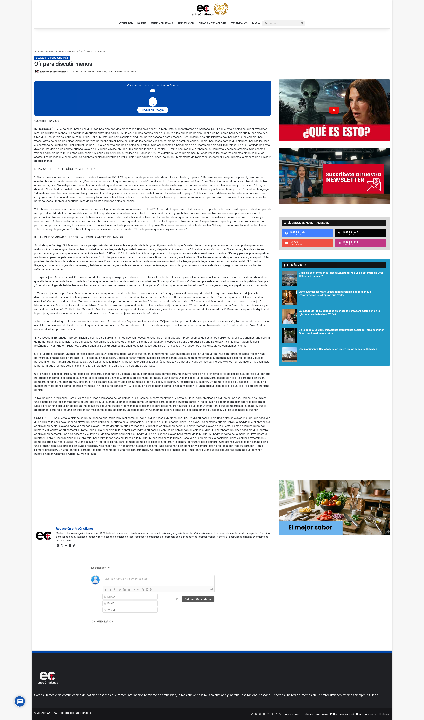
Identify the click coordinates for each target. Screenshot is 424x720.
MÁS (254, 23)
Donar (359, 714)
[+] (152, 589)
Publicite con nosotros (316, 714)
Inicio (39, 51)
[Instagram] (70, 546)
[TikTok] (74, 546)
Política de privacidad (342, 714)
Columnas (48, 51)
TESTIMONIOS (239, 23)
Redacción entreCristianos (53, 71)
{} (147, 589)
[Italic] (110, 590)
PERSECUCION (186, 23)
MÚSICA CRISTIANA (162, 23)
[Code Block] (138, 590)
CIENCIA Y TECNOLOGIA (212, 23)
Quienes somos (292, 714)
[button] (334, 110)
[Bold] (106, 590)
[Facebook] (58, 546)
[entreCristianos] (47, 690)
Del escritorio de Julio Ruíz (68, 51)
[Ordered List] (124, 590)
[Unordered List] (129, 590)
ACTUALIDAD (125, 23)
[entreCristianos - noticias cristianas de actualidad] (212, 9)
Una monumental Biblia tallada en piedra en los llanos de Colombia (338, 349)
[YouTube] (66, 546)
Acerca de (371, 714)
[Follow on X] (68, 71)
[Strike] (119, 590)
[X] (62, 546)
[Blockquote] (133, 590)
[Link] (143, 590)
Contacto (384, 714)
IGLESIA (141, 23)
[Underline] (115, 590)
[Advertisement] (212, 39)
